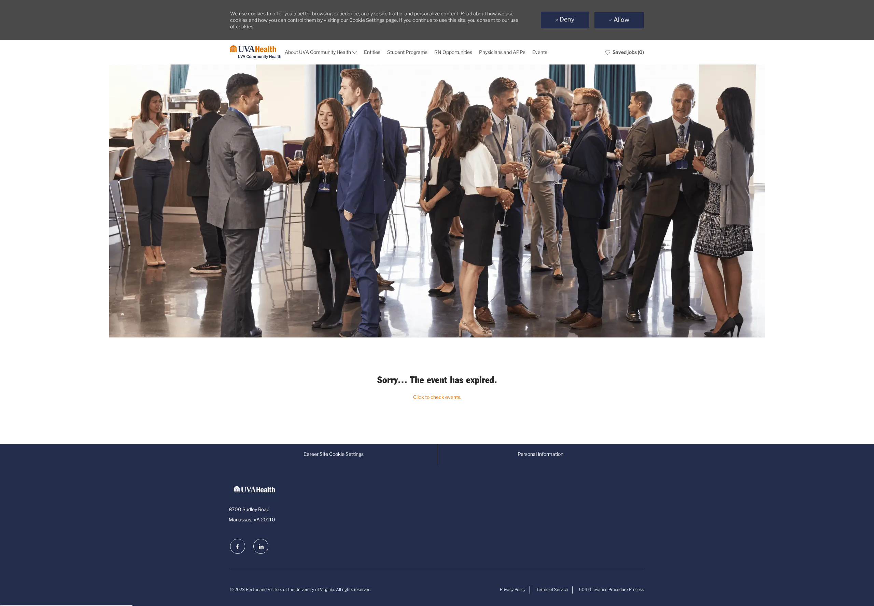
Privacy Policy (512, 589)
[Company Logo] (255, 52)
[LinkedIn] (260, 546)
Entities (372, 52)
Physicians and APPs (502, 52)
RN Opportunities (453, 52)
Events (539, 52)
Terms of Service (552, 589)
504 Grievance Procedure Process (611, 589)
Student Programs (407, 52)
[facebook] (237, 546)
